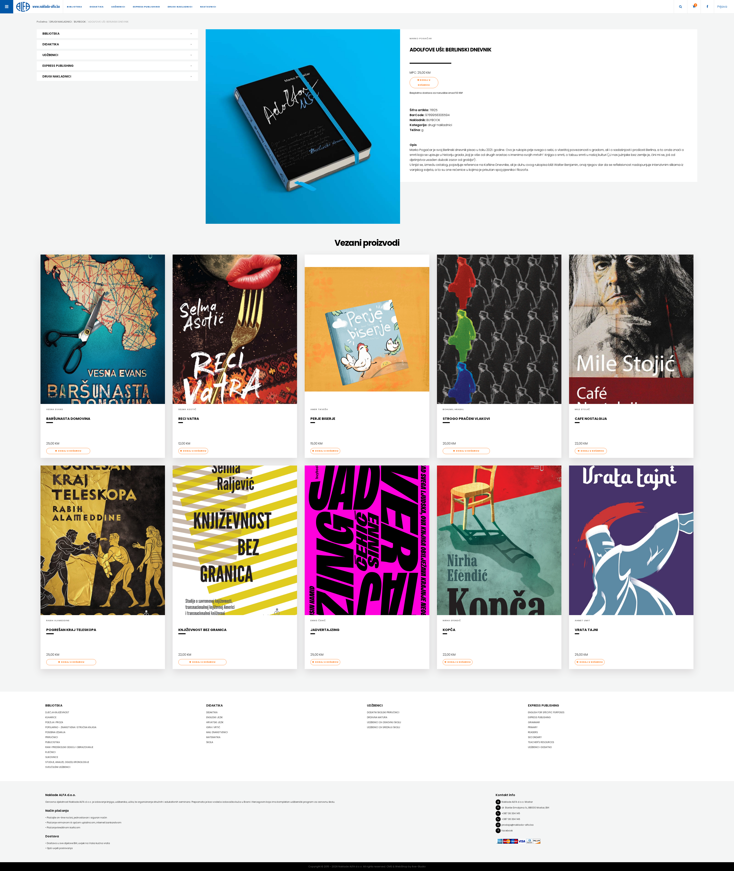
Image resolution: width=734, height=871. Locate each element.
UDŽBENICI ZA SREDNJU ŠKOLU (383, 727)
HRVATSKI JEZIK (214, 722)
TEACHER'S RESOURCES (541, 742)
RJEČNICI (50, 752)
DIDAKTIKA (50, 44)
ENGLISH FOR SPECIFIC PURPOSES (546, 712)
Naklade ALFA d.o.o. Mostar (517, 801)
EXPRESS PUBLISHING (58, 65)
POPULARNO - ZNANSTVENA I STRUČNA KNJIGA (70, 727)
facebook (507, 830)
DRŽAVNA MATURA (377, 717)
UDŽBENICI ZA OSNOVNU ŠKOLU (384, 722)
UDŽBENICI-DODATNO (540, 747)
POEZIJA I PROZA (54, 722)
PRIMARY (533, 727)
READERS (533, 732)
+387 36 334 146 (511, 819)
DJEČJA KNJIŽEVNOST (57, 712)
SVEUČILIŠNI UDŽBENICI (57, 767)
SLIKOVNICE (51, 757)
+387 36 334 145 (511, 813)
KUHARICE (50, 717)
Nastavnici (208, 6)
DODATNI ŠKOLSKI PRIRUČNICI (383, 712)
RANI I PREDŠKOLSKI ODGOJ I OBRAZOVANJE (69, 747)
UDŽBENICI (50, 55)
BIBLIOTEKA (50, 33)
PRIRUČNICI (51, 737)
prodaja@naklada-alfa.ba (517, 824)
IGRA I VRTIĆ (213, 727)
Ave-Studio (419, 866)
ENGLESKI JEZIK (214, 717)
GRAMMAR (534, 722)
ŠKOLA (209, 742)
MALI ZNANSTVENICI (217, 732)
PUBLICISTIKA (52, 742)
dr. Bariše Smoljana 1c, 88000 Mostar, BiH (525, 807)
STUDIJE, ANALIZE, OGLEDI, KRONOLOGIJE (67, 762)
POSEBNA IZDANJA (55, 732)
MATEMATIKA (213, 737)
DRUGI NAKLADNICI (56, 76)
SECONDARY (535, 737)
